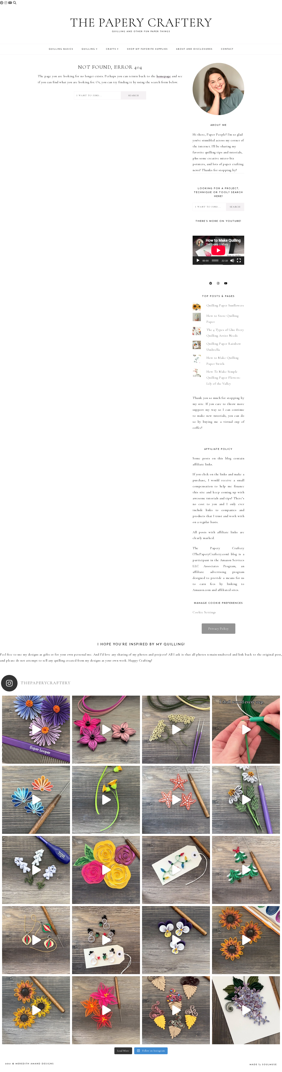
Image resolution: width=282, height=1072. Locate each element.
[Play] (198, 260)
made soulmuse (263, 1065)
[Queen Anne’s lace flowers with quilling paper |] (176, 730)
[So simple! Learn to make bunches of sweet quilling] (246, 1010)
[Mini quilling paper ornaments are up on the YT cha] (36, 940)
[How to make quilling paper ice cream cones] (176, 1010)
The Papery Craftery (141, 22)
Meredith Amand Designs (34, 1064)
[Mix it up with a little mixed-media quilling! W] (106, 870)
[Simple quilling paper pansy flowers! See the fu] (176, 940)
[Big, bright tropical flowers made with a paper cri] (106, 1010)
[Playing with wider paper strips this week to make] (246, 800)
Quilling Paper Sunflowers (225, 305)
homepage (163, 76)
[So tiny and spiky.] (246, 730)
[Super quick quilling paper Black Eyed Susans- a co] (36, 1010)
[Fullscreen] (239, 260)
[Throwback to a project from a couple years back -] (106, 800)
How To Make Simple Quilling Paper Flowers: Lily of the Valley (223, 378)
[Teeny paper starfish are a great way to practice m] (176, 800)
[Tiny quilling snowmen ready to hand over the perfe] (106, 940)
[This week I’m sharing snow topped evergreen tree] (246, 870)
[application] (218, 250)
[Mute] (232, 260)
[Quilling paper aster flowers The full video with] (36, 730)
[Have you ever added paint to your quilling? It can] (246, 940)
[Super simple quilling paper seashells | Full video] (36, 800)
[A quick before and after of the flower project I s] (106, 730)
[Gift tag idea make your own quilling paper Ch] (176, 870)
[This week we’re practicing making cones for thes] (36, 870)
